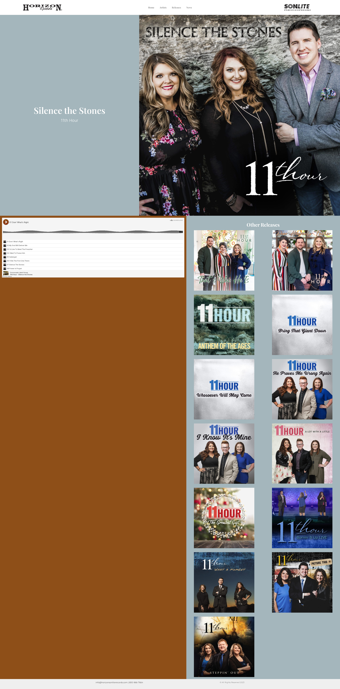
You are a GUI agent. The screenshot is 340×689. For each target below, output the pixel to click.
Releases (176, 7)
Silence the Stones (69, 110)
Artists (163, 7)
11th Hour (69, 120)
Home (151, 7)
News (189, 7)
